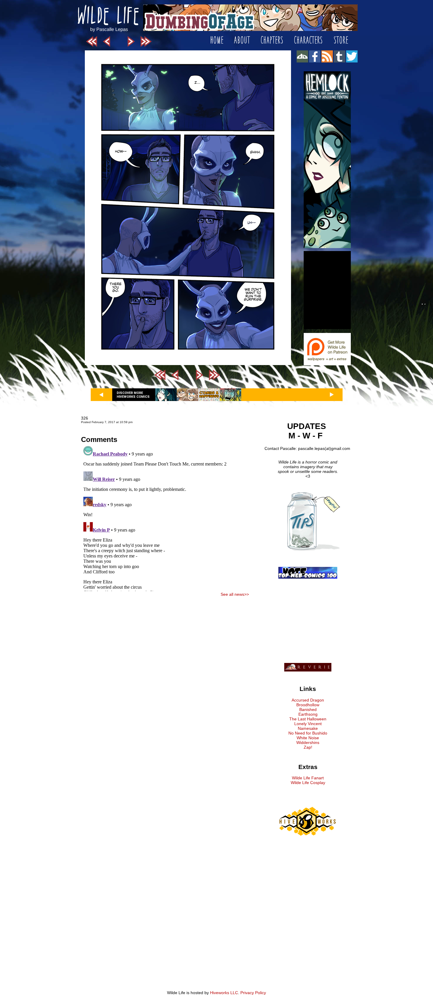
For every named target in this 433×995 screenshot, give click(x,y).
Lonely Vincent (308, 723)
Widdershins (307, 742)
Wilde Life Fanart (308, 777)
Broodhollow (307, 704)
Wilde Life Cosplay (308, 782)
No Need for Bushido (307, 733)
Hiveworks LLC (224, 992)
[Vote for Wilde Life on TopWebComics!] (307, 577)
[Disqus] (165, 517)
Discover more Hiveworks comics (133, 395)
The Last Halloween (307, 719)
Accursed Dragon (308, 700)
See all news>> (235, 594)
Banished (308, 709)
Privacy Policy (253, 992)
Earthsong (308, 714)
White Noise (308, 737)
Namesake (308, 728)
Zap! (308, 747)
